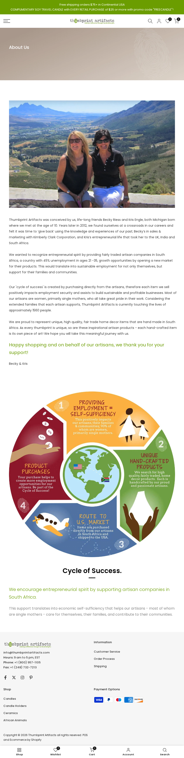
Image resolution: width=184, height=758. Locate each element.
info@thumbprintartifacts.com (26, 652)
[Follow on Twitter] (14, 677)
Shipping (100, 666)
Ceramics (10, 713)
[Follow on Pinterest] (31, 677)
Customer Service (107, 651)
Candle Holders (14, 706)
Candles (9, 699)
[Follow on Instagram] (22, 677)
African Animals (15, 720)
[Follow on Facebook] (5, 677)
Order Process (104, 659)
